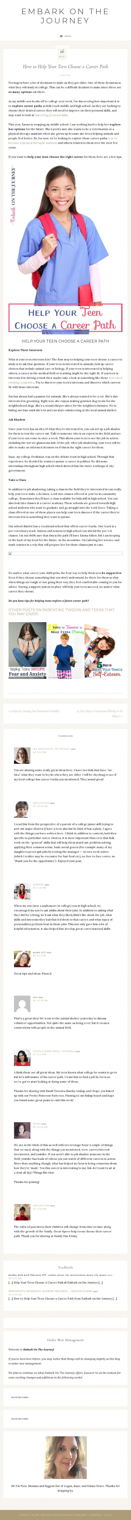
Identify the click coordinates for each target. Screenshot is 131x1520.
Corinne (38, 885)
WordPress (95, 1515)
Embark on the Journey (65, 16)
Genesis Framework (75, 1515)
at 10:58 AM (40, 1127)
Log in (108, 1515)
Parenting (65, 75)
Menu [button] (68, 36)
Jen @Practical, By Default (51, 749)
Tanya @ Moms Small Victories (54, 1051)
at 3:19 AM (39, 1209)
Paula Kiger (41, 803)
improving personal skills (51, 115)
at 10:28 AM (40, 1000)
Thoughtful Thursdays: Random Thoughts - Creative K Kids (50, 1291)
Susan (37, 1124)
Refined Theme (50, 1515)
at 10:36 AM (40, 806)
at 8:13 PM (39, 956)
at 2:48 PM (39, 888)
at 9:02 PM (39, 752)
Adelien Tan (41, 1206)
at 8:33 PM (39, 1054)
